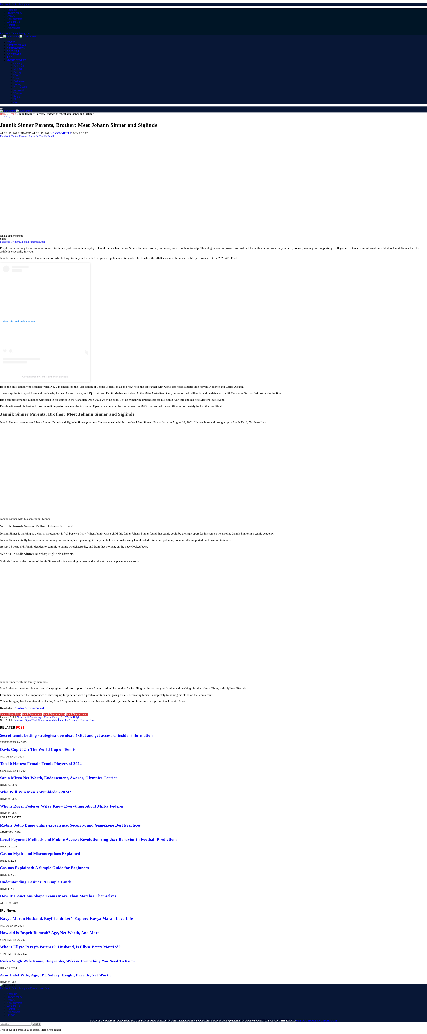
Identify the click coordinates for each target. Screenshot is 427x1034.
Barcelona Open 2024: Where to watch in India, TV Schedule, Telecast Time (54, 720)
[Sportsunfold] (19, 36)
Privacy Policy (14, 12)
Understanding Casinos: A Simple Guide (36, 882)
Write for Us (13, 21)
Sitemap (11, 1014)
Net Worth (18, 90)
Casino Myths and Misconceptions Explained (40, 853)
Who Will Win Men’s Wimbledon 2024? (35, 792)
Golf (15, 102)
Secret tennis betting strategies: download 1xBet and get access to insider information (76, 735)
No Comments (61, 133)
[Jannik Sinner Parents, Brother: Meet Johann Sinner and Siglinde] (100, 232)
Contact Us (13, 24)
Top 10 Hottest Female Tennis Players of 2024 (41, 763)
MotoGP (18, 69)
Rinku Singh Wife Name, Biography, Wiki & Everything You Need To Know (67, 961)
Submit (36, 1024)
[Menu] (1, 37)
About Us (12, 9)
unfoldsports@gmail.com (316, 1020)
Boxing (17, 72)
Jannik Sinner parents (77, 714)
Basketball (18, 66)
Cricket (13, 51)
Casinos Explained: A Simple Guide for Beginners (44, 868)
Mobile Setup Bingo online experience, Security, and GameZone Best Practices (70, 825)
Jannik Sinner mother (54, 714)
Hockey (17, 84)
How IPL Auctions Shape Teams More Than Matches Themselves (58, 896)
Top (9, 57)
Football (14, 54)
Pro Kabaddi (20, 87)
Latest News (16, 45)
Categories (16, 48)
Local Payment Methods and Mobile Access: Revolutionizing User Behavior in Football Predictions (88, 839)
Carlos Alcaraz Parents (30, 708)
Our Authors (13, 27)
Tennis (16, 78)
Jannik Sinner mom (32, 714)
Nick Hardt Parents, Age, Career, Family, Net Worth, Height (48, 717)
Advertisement (14, 18)
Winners (17, 93)
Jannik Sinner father (10, 714)
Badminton (19, 81)
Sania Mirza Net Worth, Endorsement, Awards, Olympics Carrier (58, 778)
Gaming (17, 63)
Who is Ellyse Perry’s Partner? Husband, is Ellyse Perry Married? (60, 947)
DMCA (11, 15)
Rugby (17, 96)
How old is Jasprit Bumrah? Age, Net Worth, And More (49, 933)
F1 (14, 99)
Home (11, 42)
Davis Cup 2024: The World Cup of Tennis (38, 749)
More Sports (16, 60)
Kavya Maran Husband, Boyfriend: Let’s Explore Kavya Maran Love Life (66, 918)
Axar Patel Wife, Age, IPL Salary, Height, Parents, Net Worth (55, 975)
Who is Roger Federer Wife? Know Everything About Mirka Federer (62, 806)
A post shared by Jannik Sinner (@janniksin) (45, 376)
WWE (16, 75)
